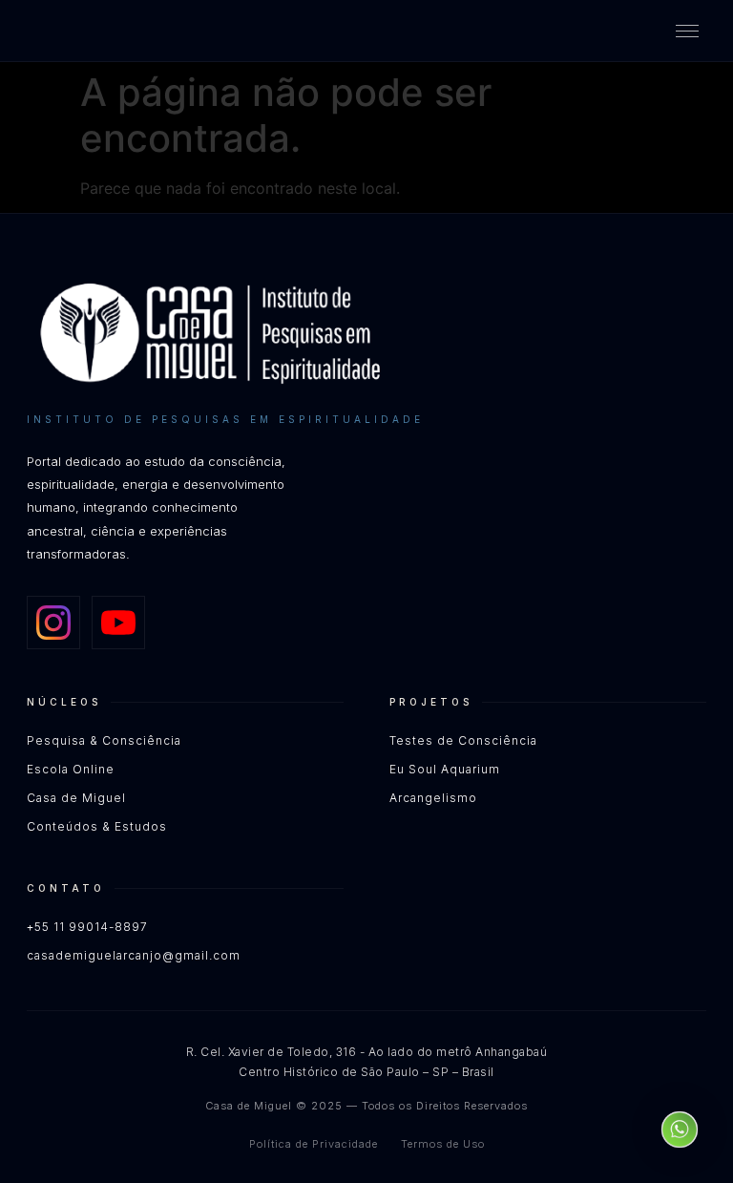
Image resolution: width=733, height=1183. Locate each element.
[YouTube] (118, 622)
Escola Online (71, 769)
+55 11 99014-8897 (87, 926)
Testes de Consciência (463, 740)
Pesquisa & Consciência (104, 740)
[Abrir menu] (687, 31)
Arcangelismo (433, 798)
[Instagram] (53, 622)
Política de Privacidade (313, 1144)
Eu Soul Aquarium (444, 769)
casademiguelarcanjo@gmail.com (134, 955)
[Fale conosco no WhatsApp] (679, 1129)
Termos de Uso (443, 1144)
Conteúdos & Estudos (97, 826)
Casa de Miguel (76, 798)
